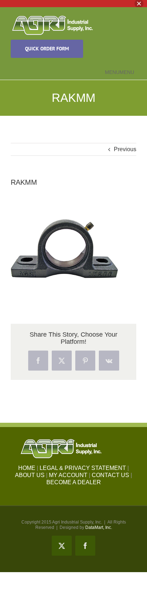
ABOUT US (30, 475)
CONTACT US (110, 475)
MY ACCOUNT (68, 475)
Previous (125, 149)
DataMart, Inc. (98, 527)
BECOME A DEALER (73, 482)
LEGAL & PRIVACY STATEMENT (83, 468)
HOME (26, 468)
